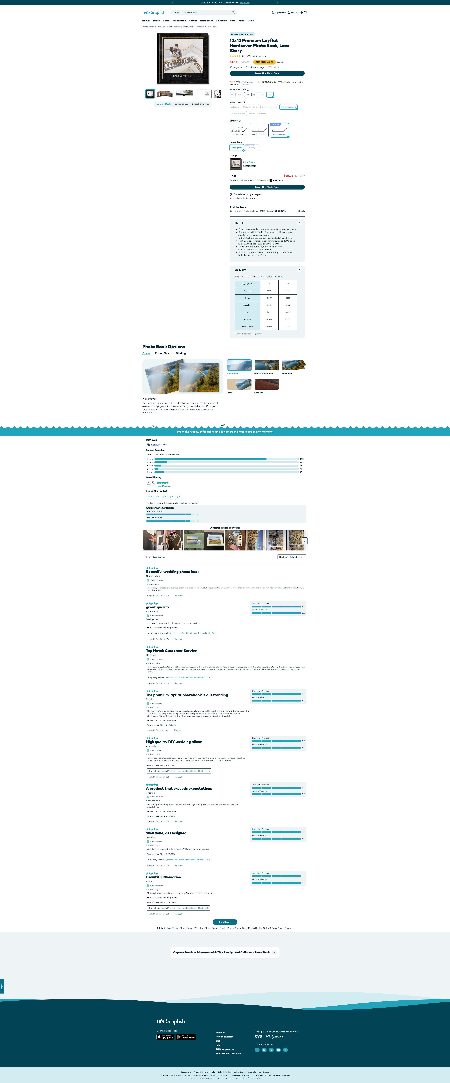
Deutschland (186, 1072)
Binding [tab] (181, 353)
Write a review (259, 56)
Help (218, 1045)
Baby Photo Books (252, 928)
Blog (218, 1040)
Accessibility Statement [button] (241, 1075)
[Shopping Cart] (305, 13)
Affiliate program (225, 1049)
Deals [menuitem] (251, 20)
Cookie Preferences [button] (200, 1075)
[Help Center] (301, 13)
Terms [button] (173, 1075)
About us (220, 1032)
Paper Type (236, 141)
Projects (294, 12)
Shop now (246, 2)
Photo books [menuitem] (179, 20)
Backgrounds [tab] (181, 103)
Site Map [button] (164, 1075)
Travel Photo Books (182, 928)
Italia (213, 1072)
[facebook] (258, 1048)
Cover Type (236, 102)
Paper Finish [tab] (163, 353)
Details (280, 62)
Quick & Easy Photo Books (277, 928)
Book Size (238, 89)
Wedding (200, 27)
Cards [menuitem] (166, 20)
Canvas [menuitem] (193, 20)
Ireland (205, 1072)
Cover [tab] (146, 353)
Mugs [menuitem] (241, 20)
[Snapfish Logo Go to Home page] (154, 12)
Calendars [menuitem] (221, 20)
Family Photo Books (230, 928)
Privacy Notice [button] (184, 1075)
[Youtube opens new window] (279, 1048)
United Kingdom (224, 1072)
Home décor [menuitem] (206, 20)
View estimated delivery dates (243, 198)
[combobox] (204, 12)
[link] (239, 129)
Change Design (249, 165)
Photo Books (148, 27)
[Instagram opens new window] (265, 1048)
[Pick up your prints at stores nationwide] (258, 1036)
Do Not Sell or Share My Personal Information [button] (272, 1075)
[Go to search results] (233, 13)
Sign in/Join (280, 12)
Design (233, 155)
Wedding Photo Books (206, 928)
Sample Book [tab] (163, 103)
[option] (233, 94)
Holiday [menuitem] (146, 20)
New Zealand (264, 1072)
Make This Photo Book (267, 73)
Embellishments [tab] (200, 103)
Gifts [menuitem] (232, 20)
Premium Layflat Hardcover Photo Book (175, 27)
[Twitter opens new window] (286, 1048)
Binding (234, 120)
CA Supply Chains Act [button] (220, 1075)
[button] (149, 93)
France (197, 1072)
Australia (252, 1072)
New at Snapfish (224, 1036)
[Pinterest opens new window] (272, 1048)
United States (240, 1072)
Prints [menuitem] (156, 20)
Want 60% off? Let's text (229, 1053)
